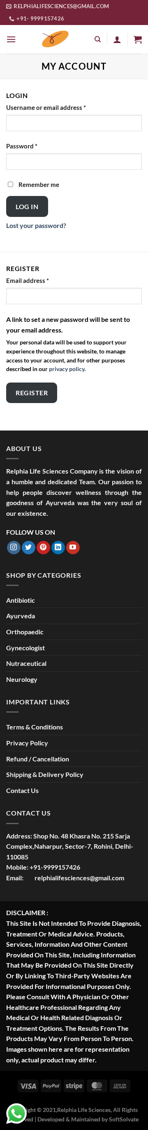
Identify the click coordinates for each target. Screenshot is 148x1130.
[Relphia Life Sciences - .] (55, 39)
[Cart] (138, 39)
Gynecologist (25, 648)
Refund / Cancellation (37, 759)
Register (32, 392)
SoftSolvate (124, 1119)
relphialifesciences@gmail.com (79, 878)
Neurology (21, 679)
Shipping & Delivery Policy (44, 774)
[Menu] (11, 39)
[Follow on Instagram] (14, 548)
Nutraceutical (26, 663)
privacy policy (66, 369)
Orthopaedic (25, 632)
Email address (40, 280)
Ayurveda (20, 616)
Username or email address (58, 107)
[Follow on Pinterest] (43, 548)
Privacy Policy (27, 743)
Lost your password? (36, 225)
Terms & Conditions (34, 727)
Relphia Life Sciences (84, 1109)
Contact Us (22, 790)
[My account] (117, 39)
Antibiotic (20, 600)
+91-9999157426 (55, 867)
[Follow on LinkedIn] (58, 548)
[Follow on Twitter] (28, 548)
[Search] (98, 39)
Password (34, 146)
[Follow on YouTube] (73, 548)
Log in (27, 206)
